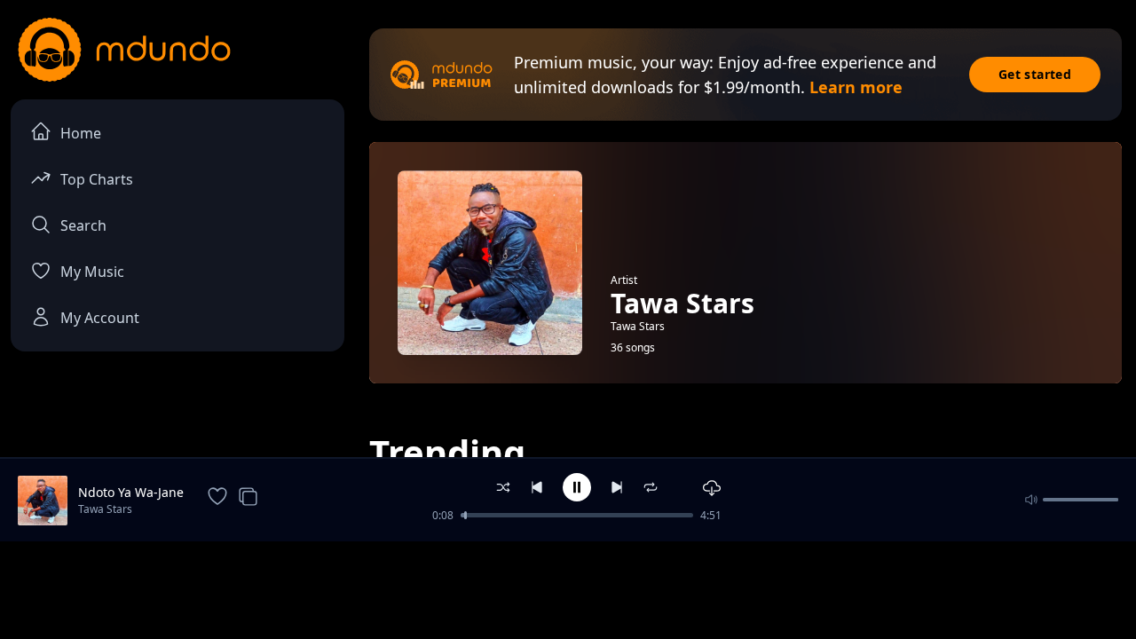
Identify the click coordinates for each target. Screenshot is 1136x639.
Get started (1034, 74)
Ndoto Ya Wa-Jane (131, 492)
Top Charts (96, 179)
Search (83, 225)
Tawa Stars (105, 509)
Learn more (856, 87)
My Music (92, 271)
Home (80, 133)
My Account (99, 317)
